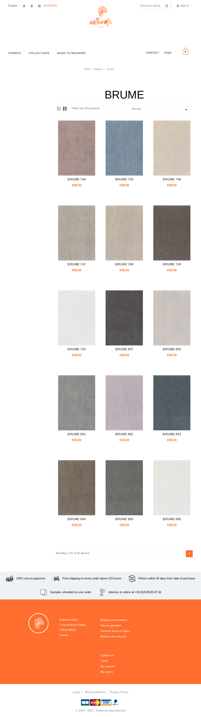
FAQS (167, 52)
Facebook (24, 6)
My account (107, 666)
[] (166, 6)
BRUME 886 (172, 519)
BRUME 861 (77, 434)
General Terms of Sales (115, 630)
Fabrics (14, 53)
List (65, 108)
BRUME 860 (172, 349)
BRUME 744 (77, 179)
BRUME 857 (124, 349)
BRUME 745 (124, 179)
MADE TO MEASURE (71, 53)
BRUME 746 (172, 179)
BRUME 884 (77, 519)
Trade (104, 660)
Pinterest (32, 6)
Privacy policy (119, 692)
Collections (39, 53)
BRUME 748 (124, 264)
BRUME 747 (77, 264)
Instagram (39, 6)
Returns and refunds (113, 636)
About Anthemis (95, 692)
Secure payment (110, 625)
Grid (59, 108)
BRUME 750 (77, 349)
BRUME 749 (172, 264)
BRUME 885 (124, 519)
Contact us (107, 655)
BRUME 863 (172, 434)
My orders (106, 671)
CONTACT (152, 52)
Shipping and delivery (113, 619)
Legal (76, 692)
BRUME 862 (124, 434)
